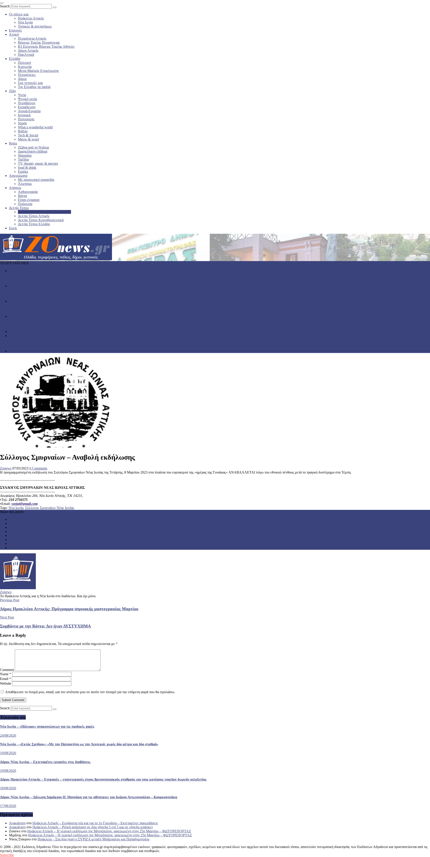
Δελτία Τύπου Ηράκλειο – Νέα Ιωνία (44, 212)
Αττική (14, 34)
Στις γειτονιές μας (30, 83)
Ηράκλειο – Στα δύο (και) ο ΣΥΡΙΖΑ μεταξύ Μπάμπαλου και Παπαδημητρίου (93, 839)
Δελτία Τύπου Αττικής (33, 216)
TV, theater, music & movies (38, 163)
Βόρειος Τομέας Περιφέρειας (39, 42)
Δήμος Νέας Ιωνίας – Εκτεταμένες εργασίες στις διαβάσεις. (42, 309)
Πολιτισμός (26, 119)
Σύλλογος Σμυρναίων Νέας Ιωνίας (49, 508)
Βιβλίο (23, 131)
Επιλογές (15, 30)
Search (5, 6)
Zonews (5, 468)
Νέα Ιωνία (25, 22)
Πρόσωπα (25, 204)
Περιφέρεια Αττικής (32, 38)
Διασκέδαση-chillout (32, 151)
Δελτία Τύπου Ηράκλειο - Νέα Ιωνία (35, 286)
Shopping (25, 155)
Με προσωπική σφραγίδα (36, 180)
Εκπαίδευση (26, 107)
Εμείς (13, 228)
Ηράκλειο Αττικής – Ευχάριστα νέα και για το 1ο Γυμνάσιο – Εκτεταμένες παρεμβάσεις (95, 823)
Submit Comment (13, 700)
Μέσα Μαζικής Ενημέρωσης (38, 71)
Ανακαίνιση (17, 823)
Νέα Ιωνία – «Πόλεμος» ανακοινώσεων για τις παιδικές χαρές (44, 278)
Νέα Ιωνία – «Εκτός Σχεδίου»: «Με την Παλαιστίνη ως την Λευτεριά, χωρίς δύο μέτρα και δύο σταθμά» (74, 293)
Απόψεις (15, 188)
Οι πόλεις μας (19, 14)
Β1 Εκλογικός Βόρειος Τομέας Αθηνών (46, 46)
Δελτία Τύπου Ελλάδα (34, 224)
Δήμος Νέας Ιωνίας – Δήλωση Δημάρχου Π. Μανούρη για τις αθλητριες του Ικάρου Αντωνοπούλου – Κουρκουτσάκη (83, 343)
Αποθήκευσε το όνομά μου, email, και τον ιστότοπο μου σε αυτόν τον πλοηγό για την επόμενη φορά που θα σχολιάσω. (90, 692)
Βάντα (22, 196)
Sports (22, 123)
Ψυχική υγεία (27, 99)
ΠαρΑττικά (26, 54)
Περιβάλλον (26, 103)
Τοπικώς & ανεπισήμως (35, 26)
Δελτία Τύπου (19, 208)
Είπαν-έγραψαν (29, 200)
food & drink (27, 167)
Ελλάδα (14, 59)
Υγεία (22, 95)
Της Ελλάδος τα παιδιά (34, 87)
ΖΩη (12, 91)
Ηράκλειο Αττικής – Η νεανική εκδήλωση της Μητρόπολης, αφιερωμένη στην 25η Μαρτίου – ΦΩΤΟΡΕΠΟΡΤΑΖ (109, 831)
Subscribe (7, 855)
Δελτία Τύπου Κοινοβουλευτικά (41, 220)
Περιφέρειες (27, 75)
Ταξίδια (23, 159)
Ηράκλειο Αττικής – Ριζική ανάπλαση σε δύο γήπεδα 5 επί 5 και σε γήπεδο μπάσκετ (92, 827)
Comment (7, 670)
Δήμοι (22, 79)
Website (5, 683)
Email (5, 679)
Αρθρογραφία (28, 192)
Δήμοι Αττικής (28, 50)
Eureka (23, 171)
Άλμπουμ (25, 184)
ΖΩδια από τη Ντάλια (33, 147)
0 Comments (38, 468)
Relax (13, 143)
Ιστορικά (24, 115)
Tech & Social (28, 135)
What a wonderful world (35, 127)
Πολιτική (24, 63)
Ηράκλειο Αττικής (31, 18)
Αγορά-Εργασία (29, 111)
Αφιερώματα (18, 175)
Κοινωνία (25, 67)
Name (5, 674)
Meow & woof (28, 139)
